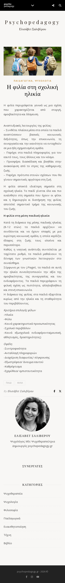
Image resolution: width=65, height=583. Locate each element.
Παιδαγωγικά (23, 80)
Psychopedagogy (32, 22)
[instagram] (32, 576)
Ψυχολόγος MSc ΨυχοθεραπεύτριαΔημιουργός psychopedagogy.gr (32, 441)
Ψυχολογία (43, 80)
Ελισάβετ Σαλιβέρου (21, 391)
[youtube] (37, 576)
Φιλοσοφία (11, 510)
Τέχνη (7, 535)
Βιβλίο (8, 543)
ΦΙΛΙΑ (20, 382)
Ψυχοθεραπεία (13, 493)
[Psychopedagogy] (9, 5)
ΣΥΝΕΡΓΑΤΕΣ (32, 466)
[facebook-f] (27, 576)
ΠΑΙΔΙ (9, 382)
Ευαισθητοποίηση (15, 526)
